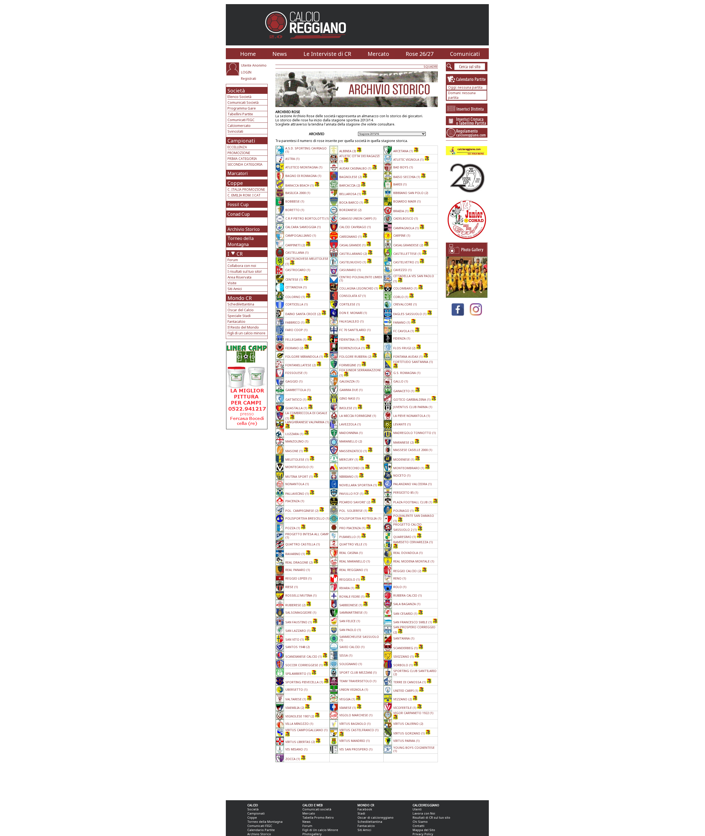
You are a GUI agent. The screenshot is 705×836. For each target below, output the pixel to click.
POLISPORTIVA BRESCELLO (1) (307, 518)
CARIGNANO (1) (351, 236)
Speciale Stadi (239, 315)
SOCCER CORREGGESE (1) (304, 665)
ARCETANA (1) (403, 151)
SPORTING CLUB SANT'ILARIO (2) (414, 672)
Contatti (418, 826)
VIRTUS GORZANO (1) (409, 733)
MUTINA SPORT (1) (299, 476)
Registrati (248, 78)
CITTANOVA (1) (296, 287)
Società (236, 90)
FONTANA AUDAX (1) (408, 356)
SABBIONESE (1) (351, 605)
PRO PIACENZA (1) (352, 528)
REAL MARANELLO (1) (354, 561)
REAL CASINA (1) (351, 553)
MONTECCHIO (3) (352, 468)
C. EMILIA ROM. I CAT (244, 195)
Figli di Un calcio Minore (320, 830)
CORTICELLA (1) (296, 304)
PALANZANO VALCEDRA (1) (412, 484)
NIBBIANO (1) (349, 476)
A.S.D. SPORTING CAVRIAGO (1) (306, 150)
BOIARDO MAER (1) (407, 201)
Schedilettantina (240, 304)
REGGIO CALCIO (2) (407, 571)
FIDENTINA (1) (349, 339)
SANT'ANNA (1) (403, 638)
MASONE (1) (294, 451)
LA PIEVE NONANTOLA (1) (411, 416)
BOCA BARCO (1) (351, 202)
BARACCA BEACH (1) (300, 185)
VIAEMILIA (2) (295, 708)
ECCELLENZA (237, 147)
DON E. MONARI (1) (353, 313)
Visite (232, 282)
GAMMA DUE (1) (351, 390)
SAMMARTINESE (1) (353, 612)
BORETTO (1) (294, 210)
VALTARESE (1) (296, 699)
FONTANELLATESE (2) (301, 365)
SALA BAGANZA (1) (407, 604)
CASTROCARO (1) (297, 270)
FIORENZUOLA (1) (352, 348)
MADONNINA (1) (351, 433)
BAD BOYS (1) (403, 167)
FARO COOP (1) (296, 330)
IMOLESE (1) (348, 408)
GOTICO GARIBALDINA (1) (412, 399)
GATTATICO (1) (296, 399)
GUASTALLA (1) (296, 408)
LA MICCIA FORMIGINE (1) (357, 416)
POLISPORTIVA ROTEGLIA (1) (360, 518)
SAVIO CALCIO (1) (352, 647)
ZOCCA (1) (293, 759)
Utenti (417, 809)
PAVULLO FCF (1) (351, 493)
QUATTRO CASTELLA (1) (302, 544)
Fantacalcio (236, 321)
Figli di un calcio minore (246, 332)
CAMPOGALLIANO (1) (300, 235)
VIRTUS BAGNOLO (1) (355, 724)
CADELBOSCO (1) (405, 218)
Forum (232, 259)
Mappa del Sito (424, 830)
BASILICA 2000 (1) (297, 193)
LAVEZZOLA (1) (350, 424)
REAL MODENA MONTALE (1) (413, 561)
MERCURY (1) (349, 459)
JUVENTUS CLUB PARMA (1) (412, 407)
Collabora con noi (241, 265)
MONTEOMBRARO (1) (409, 468)
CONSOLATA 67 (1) (352, 296)
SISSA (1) (345, 655)
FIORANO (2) (294, 348)
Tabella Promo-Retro (318, 817)
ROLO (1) (399, 587)
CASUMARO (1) (350, 270)
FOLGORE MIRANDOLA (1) (304, 356)
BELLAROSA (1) (350, 194)
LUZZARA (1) (294, 434)
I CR (235, 253)
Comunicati (465, 54)
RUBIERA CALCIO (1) (407, 595)
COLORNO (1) (295, 297)
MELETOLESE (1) (297, 459)
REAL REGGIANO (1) (353, 570)
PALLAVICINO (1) (297, 493)
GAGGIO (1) (294, 381)
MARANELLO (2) (350, 441)
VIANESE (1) (348, 708)
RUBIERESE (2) (296, 605)
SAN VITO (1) (295, 639)
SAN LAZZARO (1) (298, 631)
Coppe (235, 183)
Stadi (361, 813)
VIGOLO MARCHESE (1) (356, 715)
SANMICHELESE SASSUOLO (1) (359, 638)
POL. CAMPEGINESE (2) (302, 511)
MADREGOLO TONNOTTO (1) (414, 433)
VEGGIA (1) (347, 699)
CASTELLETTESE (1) (407, 254)
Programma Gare (241, 108)
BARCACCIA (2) (350, 185)
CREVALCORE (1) (405, 304)
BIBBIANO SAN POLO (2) (410, 193)
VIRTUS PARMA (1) (406, 741)
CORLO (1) (401, 297)
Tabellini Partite (240, 113)
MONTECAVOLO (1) (299, 467)
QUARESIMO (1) (405, 537)
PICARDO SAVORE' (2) (355, 502)
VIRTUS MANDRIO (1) (354, 741)
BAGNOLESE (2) (351, 177)
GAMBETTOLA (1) (298, 390)
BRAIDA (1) (401, 211)
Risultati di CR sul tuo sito (431, 817)
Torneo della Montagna (240, 241)
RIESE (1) (291, 587)
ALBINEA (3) (348, 151)
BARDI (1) (400, 184)
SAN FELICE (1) (349, 621)
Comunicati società (316, 809)
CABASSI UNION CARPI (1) (357, 218)
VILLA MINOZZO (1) (299, 724)
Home (248, 54)
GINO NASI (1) (349, 398)
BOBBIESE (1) (294, 201)
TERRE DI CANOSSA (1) (410, 682)
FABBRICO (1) (295, 322)
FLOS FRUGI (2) (404, 348)
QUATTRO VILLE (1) (353, 544)
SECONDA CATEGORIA (244, 164)
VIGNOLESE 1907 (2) (300, 716)
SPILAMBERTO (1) (298, 673)
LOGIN (246, 72)
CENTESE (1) (294, 279)
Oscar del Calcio (240, 309)
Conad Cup (238, 214)
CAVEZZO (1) (402, 270)
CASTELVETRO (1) (406, 262)
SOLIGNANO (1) (350, 664)
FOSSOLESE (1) (296, 373)
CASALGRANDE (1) (353, 245)
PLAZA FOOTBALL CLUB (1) (413, 502)
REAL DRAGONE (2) (299, 562)
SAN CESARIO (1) (405, 613)
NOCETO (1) (402, 475)
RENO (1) (399, 578)
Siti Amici (234, 288)
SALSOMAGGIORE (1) (300, 612)
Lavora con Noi (424, 813)
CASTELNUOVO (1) (353, 262)
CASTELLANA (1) (297, 252)
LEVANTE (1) (402, 424)
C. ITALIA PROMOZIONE (246, 189)
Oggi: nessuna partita (465, 87)
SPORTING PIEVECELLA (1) (304, 682)
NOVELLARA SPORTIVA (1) (358, 485)
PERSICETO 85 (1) (405, 492)
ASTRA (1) (292, 159)
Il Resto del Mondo (243, 327)
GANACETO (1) (404, 391)
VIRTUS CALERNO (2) (408, 724)
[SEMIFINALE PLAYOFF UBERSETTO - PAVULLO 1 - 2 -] (466, 296)
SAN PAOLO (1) (350, 630)
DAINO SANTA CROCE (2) (303, 314)
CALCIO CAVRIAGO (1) (355, 227)
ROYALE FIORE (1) (352, 596)
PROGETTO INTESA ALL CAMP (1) (307, 535)
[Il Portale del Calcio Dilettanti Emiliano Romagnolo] (308, 42)
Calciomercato (239, 125)
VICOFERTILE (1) (405, 708)
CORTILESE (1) (349, 304)
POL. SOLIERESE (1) (353, 511)
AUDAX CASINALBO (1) (355, 168)
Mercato (378, 54)
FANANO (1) (402, 322)
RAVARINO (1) (295, 554)
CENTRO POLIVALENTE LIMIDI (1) (360, 278)
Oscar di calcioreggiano (375, 817)
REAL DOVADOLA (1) (408, 553)
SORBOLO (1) (403, 665)
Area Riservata (239, 277)
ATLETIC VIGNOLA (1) (409, 159)
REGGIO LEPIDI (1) (298, 578)
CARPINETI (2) (295, 245)
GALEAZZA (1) (349, 381)
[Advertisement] (247, 473)
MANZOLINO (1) (296, 441)
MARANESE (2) (404, 442)
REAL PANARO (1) (297, 570)
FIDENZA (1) (401, 338)
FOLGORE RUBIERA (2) (355, 356)
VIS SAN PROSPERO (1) (356, 749)
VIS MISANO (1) (296, 749)
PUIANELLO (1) (350, 537)
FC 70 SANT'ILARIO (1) (355, 330)
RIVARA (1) (347, 588)
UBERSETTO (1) (296, 689)
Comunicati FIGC (240, 119)
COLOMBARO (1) (405, 288)
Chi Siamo (420, 821)
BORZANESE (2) (350, 210)
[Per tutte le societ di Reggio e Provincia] (246, 427)
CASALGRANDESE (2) (408, 245)
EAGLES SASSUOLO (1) (410, 314)
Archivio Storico (243, 229)
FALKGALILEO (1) (351, 321)
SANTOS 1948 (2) (297, 647)
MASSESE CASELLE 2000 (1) (412, 450)
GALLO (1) (400, 381)
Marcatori (237, 173)
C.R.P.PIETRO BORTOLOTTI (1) (307, 218)
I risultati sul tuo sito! (244, 271)
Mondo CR (239, 298)
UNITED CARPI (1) (406, 691)
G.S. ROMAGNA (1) (407, 373)
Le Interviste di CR (327, 54)
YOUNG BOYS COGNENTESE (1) (414, 749)
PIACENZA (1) (294, 501)
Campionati (241, 140)
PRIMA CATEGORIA (242, 158)
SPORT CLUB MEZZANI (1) (358, 672)
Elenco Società (239, 96)
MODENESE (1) (404, 459)
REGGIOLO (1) (350, 579)
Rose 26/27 (419, 54)
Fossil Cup (238, 204)
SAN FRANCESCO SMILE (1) (413, 622)
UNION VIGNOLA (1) (353, 689)
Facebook (364, 809)
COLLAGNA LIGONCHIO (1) (359, 288)
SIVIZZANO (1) (404, 656)
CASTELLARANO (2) (353, 254)
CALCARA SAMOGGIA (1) (303, 227)
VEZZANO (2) (403, 699)
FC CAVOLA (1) (404, 331)
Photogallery (312, 834)
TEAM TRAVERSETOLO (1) (357, 681)
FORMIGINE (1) (350, 365)
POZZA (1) (293, 528)
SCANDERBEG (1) (406, 648)
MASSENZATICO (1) (353, 451)
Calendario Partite (261, 830)
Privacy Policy (423, 834)
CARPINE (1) (401, 235)
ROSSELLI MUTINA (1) (301, 595)
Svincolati (235, 131)
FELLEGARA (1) (296, 339)
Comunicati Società (243, 102)
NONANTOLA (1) (297, 484)
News (279, 54)
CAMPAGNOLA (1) (406, 228)
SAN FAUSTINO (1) (299, 622)
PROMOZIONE (238, 153)
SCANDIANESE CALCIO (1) (304, 656)
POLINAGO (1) (404, 511)
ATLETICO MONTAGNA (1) (303, 167)
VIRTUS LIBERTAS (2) (300, 742)
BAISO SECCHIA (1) (407, 177)
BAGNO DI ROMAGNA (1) (303, 176)
